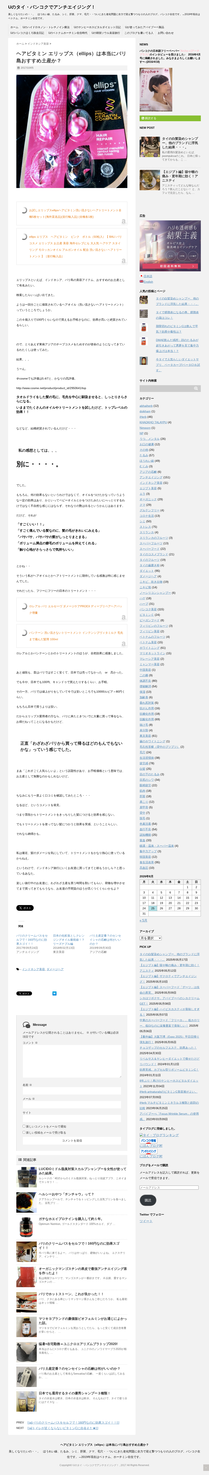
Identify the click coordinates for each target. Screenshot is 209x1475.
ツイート (146, 1221)
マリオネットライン (152, 653)
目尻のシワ (147, 779)
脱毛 (142, 818)
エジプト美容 (148, 488)
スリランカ (147, 532)
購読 (148, 1200)
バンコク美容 (148, 609)
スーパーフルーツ (151, 543)
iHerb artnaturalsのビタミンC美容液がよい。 (169, 1091)
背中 (142, 812)
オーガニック (148, 499)
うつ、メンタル (150, 438)
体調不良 (145, 680)
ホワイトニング (150, 647)
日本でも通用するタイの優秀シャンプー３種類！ (75, 1393)
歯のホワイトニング (152, 741)
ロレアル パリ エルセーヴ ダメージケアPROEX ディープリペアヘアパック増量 (75, 609)
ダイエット (147, 570)
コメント (30, 1042)
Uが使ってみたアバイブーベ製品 (144, 27)
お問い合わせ (166, 32)
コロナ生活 (147, 515)
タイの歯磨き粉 (150, 565)
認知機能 (145, 834)
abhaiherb (146, 405)
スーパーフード (150, 548)
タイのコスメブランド (154, 554)
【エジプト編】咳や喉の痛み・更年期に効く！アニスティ (180, 176)
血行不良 (145, 829)
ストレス (145, 526)
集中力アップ (148, 851)
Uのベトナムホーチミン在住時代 (67, 32)
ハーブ (144, 603)
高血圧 (144, 867)
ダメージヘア (55, 969)
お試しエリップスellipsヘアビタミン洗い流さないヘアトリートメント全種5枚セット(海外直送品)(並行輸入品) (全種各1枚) (75, 213)
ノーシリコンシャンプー (155, 592)
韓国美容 (145, 856)
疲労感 (144, 763)
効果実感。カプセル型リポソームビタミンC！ (169, 1069)
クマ (142, 504)
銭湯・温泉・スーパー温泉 (157, 845)
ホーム (14, 27)
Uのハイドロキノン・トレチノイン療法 (46, 27)
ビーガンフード (150, 620)
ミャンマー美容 (150, 664)
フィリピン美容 (150, 631)
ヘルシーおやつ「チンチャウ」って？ (66, 1194)
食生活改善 (147, 862)
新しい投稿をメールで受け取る (46, 1132)
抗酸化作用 (147, 719)
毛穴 (142, 752)
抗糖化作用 (147, 713)
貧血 (142, 840)
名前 (27, 1085)
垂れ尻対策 (147, 702)
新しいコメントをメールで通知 (46, 1126)
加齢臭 (144, 697)
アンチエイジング (151, 477)
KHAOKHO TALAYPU (153, 422)
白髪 (142, 768)
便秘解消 (145, 686)
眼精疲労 (145, 785)
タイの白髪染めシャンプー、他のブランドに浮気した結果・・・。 (180, 143)
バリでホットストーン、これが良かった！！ (71, 1294)
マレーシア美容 (150, 658)
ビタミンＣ (147, 614)
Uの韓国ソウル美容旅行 (106, 32)
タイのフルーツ (150, 559)
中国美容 (145, 669)
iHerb (143, 416)
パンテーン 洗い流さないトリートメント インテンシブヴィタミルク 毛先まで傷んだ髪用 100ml (76, 636)
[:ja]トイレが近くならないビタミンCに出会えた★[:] (63, 1428)
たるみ (144, 455)
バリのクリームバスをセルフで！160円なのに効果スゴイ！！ (32, 939)
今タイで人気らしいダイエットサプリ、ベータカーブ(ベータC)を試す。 (178, 365)
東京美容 (145, 735)
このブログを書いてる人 (138, 32)
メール (29, 1098)
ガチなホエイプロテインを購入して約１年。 (71, 1219)
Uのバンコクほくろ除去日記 (27, 32)
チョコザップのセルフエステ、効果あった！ (168, 1047)
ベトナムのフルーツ (152, 636)
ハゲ (142, 598)
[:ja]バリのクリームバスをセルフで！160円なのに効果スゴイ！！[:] (73, 1422)
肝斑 (142, 796)
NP (141, 433)
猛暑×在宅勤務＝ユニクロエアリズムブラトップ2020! (78, 1344)
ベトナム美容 (148, 642)
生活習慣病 (147, 757)
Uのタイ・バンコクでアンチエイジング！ (52, 7)
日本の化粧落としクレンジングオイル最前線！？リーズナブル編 (68, 939)
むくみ (144, 466)
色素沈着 (145, 823)
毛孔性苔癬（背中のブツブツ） (160, 746)
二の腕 (144, 675)
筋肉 (142, 790)
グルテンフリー (150, 510)
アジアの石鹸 (148, 471)
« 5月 (143, 920)
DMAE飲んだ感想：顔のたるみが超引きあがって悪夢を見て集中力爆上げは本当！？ (177, 345)
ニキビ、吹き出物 (151, 581)
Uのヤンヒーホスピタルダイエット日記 (97, 27)
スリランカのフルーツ (154, 537)
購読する (150, 118)
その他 (144, 449)
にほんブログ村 (151, 1145)
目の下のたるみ (150, 774)
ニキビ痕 (145, 587)
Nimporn (145, 427)
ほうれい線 (147, 460)
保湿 (142, 691)
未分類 (144, 730)
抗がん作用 (147, 708)
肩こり (144, 801)
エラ (142, 493)
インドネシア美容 (33, 969)
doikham (145, 411)
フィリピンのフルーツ (154, 625)
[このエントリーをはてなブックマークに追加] (54, 993)
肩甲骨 (144, 807)
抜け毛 (144, 724)
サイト (27, 1112)
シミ (142, 521)
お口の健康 (147, 444)
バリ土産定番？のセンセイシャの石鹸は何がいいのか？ (105, 939)
